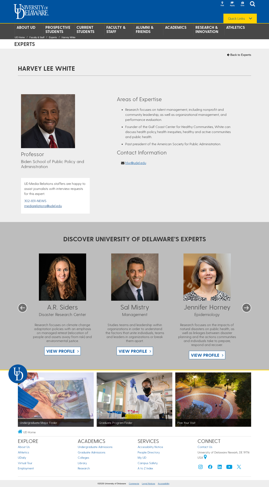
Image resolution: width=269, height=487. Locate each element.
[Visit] (222, 4)
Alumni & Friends (144, 29)
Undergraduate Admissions (95, 447)
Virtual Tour (25, 463)
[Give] (242, 4)
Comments (134, 483)
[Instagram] (200, 468)
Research (84, 468)
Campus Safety (148, 463)
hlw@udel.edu (135, 163)
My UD (142, 457)
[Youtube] (229, 468)
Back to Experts (240, 54)
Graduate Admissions (91, 452)
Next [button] (246, 307)
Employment (26, 468)
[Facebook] (210, 468)
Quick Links (236, 18)
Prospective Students (57, 29)
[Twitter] (239, 468)
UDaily (22, 457)
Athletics (235, 27)
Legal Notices (148, 483)
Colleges (83, 457)
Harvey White (68, 37)
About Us (24, 447)
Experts (53, 37)
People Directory (149, 452)
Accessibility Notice (150, 447)
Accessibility (163, 483)
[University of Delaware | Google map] (205, 457)
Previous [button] (22, 307)
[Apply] (232, 4)
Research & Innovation (206, 29)
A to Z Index (145, 468)
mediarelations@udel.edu (43, 206)
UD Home (20, 37)
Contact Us (205, 447)
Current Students (85, 29)
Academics (175, 27)
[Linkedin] (220, 468)
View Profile (60, 351)
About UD (26, 27)
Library (82, 463)
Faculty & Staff (115, 29)
